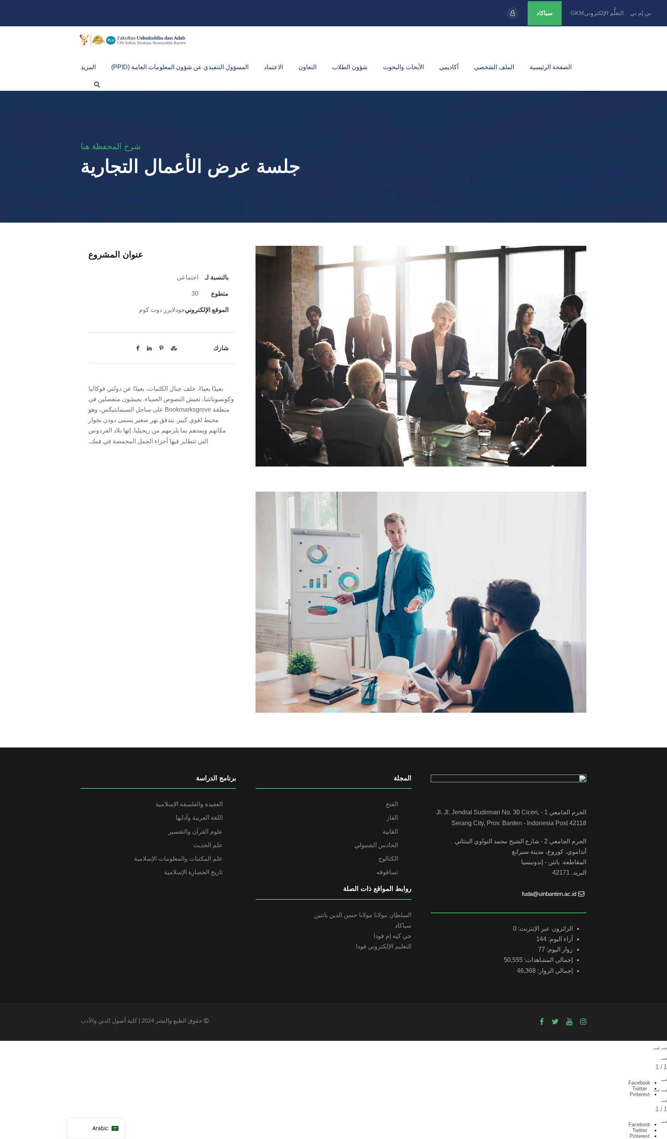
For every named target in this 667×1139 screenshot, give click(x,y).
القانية (390, 831)
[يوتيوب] (569, 1022)
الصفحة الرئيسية (551, 67)
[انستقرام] (583, 1022)
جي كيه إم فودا (392, 936)
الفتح (392, 804)
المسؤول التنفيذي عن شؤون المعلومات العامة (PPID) (180, 67)
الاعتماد (273, 67)
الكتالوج (388, 858)
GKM (577, 13)
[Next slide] (656, 1048)
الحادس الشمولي (376, 845)
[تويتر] (555, 1022)
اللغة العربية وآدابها (199, 817)
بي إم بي (640, 13)
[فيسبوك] (542, 1022)
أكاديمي (449, 67)
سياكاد (545, 13)
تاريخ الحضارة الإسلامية (193, 872)
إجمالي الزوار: (554, 970)
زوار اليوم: (559, 949)
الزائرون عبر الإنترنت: (544, 928)
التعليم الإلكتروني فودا (383, 946)
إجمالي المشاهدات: (548, 960)
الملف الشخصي (494, 67)
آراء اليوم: (560, 939)
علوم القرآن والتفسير (195, 831)
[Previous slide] (664, 1048)
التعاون (307, 67)
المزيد (88, 67)
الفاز (392, 817)
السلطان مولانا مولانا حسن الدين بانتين (362, 915)
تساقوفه (387, 872)
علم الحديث (208, 845)
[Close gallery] (664, 1058)
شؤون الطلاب (349, 67)
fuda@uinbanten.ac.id (549, 893)
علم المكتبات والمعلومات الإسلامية (178, 858)
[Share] (664, 1080)
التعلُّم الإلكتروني (604, 13)
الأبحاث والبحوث (403, 67)
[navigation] (96, 1128)
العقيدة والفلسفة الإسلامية (189, 804)
